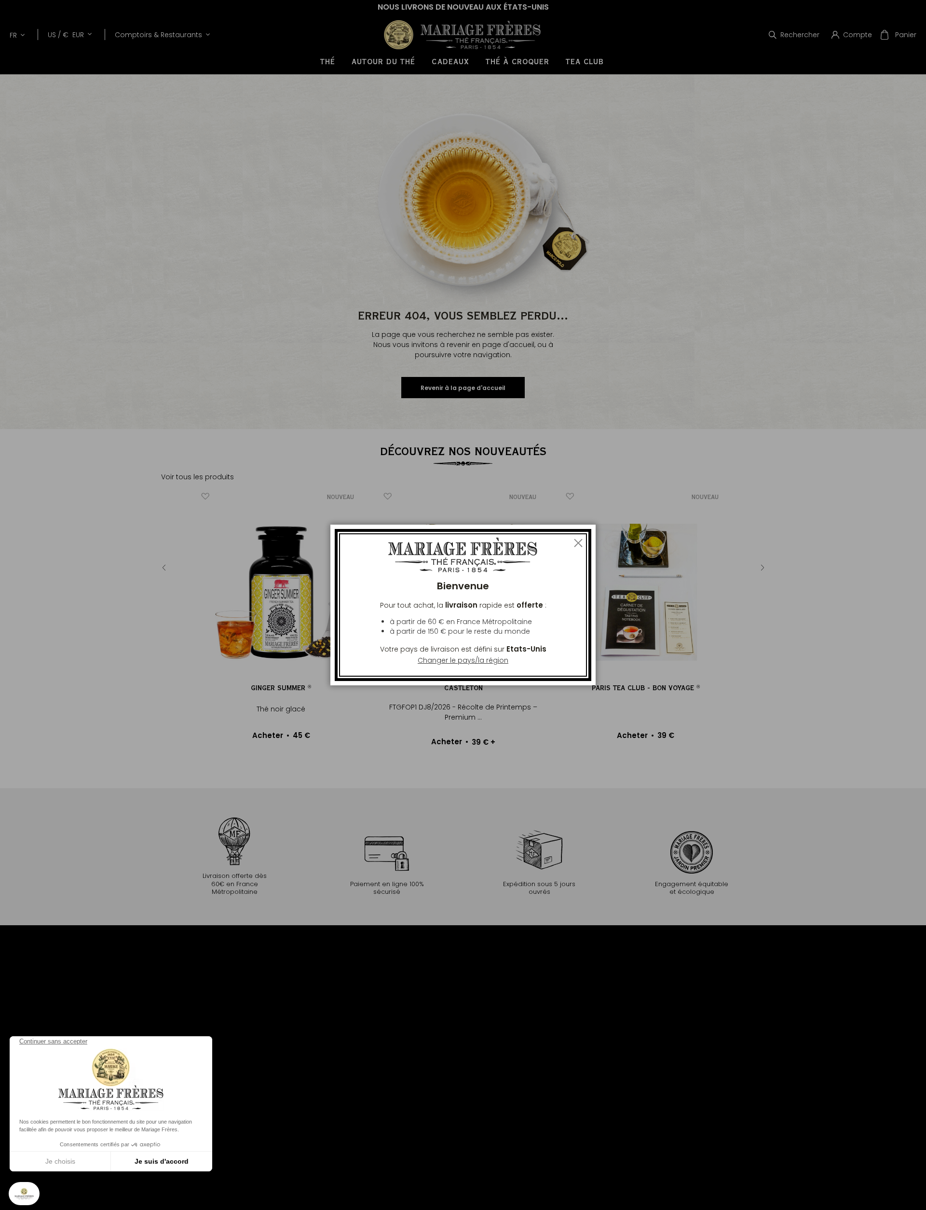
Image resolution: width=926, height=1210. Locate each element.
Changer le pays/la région (463, 660)
